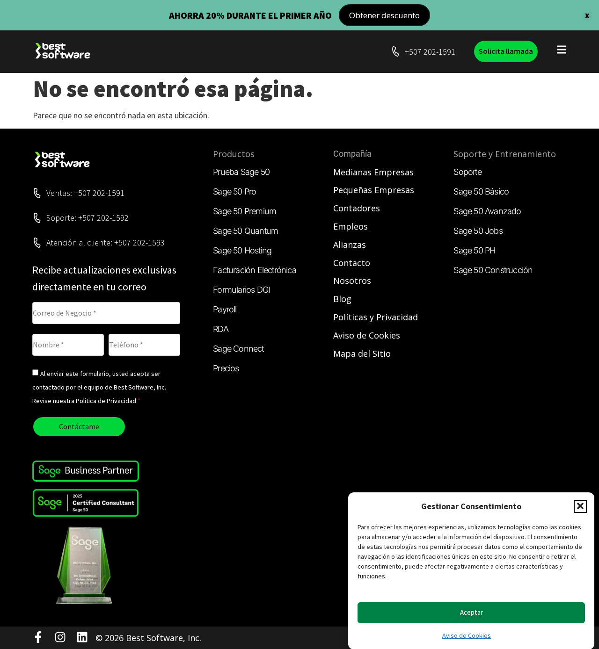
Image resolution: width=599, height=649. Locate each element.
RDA (220, 329)
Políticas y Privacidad (375, 317)
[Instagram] (60, 637)
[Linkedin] (82, 637)
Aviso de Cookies (466, 635)
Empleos (350, 226)
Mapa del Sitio (362, 353)
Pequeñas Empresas (373, 189)
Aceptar (471, 612)
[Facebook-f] (38, 637)
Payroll (224, 309)
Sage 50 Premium (244, 211)
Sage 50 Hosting (242, 250)
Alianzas (349, 244)
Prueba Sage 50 (241, 172)
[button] (580, 506)
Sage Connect (238, 348)
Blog (342, 298)
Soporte (467, 172)
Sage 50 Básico (481, 191)
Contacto (351, 262)
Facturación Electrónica (254, 270)
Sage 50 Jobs (477, 231)
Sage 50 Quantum (245, 231)
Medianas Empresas (373, 172)
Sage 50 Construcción (493, 270)
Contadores (356, 208)
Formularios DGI (241, 290)
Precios (226, 368)
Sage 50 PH (474, 250)
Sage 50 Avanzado (487, 211)
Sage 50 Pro (234, 191)
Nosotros (352, 280)
